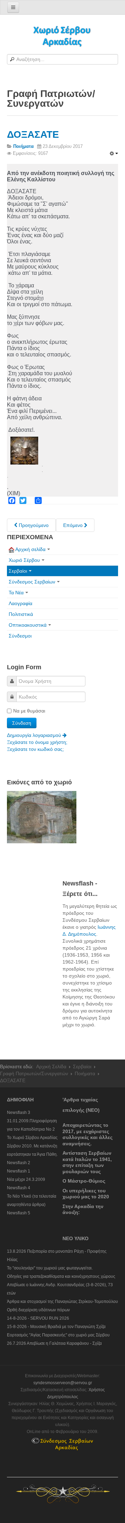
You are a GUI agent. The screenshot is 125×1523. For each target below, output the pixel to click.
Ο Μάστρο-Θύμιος (83, 1181)
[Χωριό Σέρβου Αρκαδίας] (62, 35)
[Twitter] (23, 500)
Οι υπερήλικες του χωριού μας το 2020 (85, 1194)
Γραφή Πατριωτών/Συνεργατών (34, 1073)
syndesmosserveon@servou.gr (62, 1382)
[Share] (38, 500)
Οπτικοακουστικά (28, 625)
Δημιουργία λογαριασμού (34, 735)
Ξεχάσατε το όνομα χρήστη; (37, 742)
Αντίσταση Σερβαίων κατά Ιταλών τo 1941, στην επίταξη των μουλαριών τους (87, 1162)
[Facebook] (12, 500)
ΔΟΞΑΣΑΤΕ (33, 134)
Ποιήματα (85, 1073)
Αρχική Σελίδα (51, 1066)
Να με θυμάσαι (29, 711)
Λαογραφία (20, 603)
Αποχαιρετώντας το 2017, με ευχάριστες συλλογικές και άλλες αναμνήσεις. (87, 1134)
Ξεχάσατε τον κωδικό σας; (35, 749)
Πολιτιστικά (21, 614)
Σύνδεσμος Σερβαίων (32, 582)
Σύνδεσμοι (20, 636)
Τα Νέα (16, 592)
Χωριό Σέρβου (24, 560)
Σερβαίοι (18, 571)
